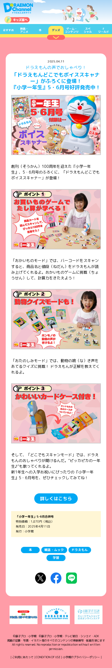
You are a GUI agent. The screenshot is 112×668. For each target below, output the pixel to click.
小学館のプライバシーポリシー (81, 657)
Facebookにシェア (56, 577)
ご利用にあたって (22, 657)
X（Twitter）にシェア (40, 577)
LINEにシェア (71, 577)
